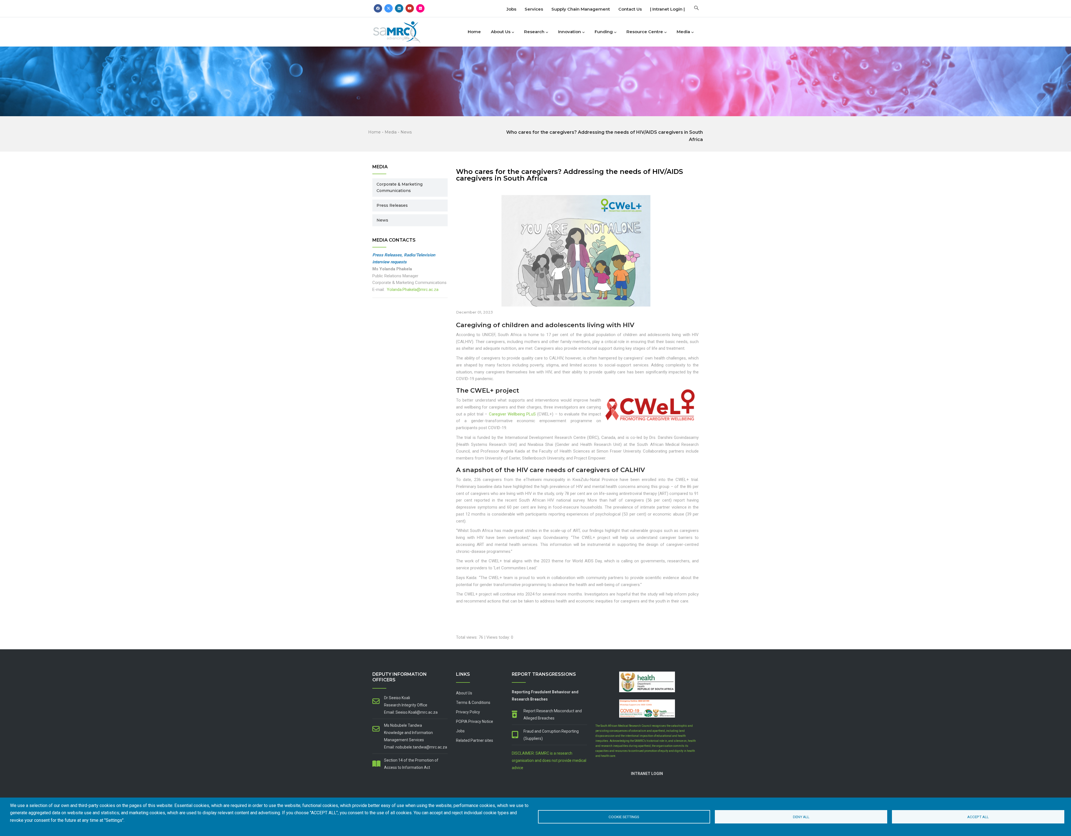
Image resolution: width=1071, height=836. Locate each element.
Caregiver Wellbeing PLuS (512, 414)
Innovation (569, 31)
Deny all (801, 817)
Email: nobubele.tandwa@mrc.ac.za (415, 747)
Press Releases (392, 205)
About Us (500, 31)
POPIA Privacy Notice (474, 721)
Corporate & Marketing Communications (400, 187)
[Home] (405, 30)
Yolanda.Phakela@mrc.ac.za (412, 289)
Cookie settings (624, 817)
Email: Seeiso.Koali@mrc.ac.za (411, 712)
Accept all (978, 817)
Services (534, 9)
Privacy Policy (468, 712)
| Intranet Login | (667, 9)
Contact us (630, 9)
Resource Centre (644, 31)
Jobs (511, 9)
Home (474, 31)
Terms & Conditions (473, 702)
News (406, 132)
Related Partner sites (474, 740)
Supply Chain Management (580, 9)
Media (683, 31)
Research (534, 31)
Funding (604, 31)
